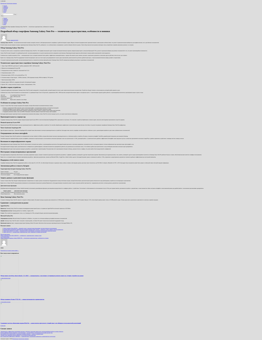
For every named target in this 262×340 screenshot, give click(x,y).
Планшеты (3, 28)
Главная (5, 5)
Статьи (5, 10)
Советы (5, 9)
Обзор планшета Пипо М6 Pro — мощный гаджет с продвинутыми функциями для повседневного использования (30, 228)
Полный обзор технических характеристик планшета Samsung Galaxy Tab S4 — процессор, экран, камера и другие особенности (33, 229)
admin (12, 40)
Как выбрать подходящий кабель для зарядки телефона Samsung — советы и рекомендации (22, 334)
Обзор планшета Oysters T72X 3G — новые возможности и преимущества (22, 299)
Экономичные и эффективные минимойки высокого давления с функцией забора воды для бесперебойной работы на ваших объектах (32, 331)
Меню (2, 15)
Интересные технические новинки (9, 3)
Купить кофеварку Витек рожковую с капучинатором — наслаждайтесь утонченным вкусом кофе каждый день (27, 332)
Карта (4, 12)
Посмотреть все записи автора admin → (10, 250)
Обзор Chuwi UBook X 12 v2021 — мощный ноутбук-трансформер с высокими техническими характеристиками (29, 230)
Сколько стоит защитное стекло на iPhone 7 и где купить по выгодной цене (18, 335)
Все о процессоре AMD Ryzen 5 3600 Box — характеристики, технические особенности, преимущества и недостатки (28, 336)
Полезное (5, 8)
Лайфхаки (5, 7)
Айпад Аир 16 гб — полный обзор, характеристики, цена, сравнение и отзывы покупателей (24, 232)
